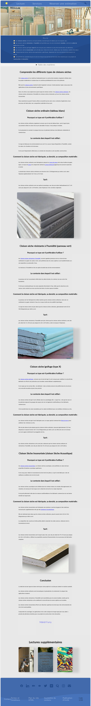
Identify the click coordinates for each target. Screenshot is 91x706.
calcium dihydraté (49, 164)
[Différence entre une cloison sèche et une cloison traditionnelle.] (45, 215)
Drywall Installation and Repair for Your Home (26, 659)
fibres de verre (64, 420)
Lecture (20, 3)
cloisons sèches (29, 85)
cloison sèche (24, 78)
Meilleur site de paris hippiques (65, 659)
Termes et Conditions (15, 699)
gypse (29, 164)
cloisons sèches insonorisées (27, 465)
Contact (7, 699)
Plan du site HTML (34, 699)
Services (37, 3)
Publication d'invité (67, 699)
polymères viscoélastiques (47, 509)
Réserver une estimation (63, 3)
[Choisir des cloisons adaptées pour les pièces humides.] (45, 343)
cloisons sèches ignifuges (26, 379)
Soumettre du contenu (50, 699)
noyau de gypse (53, 162)
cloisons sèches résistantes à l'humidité (30, 258)
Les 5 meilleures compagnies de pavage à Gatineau (45, 659)
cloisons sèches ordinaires (61, 91)
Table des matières (46, 65)
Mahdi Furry (45, 622)
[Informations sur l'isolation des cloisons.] (45, 558)
